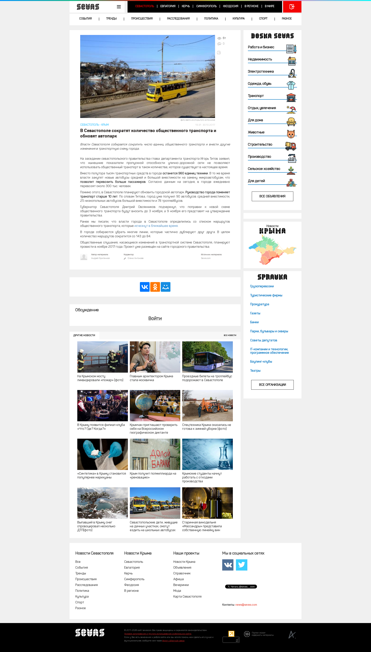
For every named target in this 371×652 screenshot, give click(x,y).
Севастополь (144, 6)
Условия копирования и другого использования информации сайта (157, 634)
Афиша (178, 579)
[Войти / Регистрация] (292, 7)
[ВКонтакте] (145, 287)
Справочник (182, 573)
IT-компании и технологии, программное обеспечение (269, 351)
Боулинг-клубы (261, 361)
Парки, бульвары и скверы (269, 331)
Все (78, 562)
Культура (239, 18)
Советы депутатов (263, 340)
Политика (211, 18)
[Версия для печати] (223, 52)
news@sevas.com (246, 605)
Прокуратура (259, 304)
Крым (105, 125)
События (85, 18)
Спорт (263, 18)
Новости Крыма (184, 562)
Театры (255, 370)
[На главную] (86, 7)
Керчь (186, 6)
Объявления (182, 567)
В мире (269, 6)
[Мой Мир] (165, 287)
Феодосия (230, 6)
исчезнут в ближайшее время (156, 226)
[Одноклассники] (155, 287)
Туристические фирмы (266, 295)
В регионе (252, 6)
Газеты (255, 313)
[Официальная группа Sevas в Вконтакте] (227, 564)
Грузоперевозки (262, 286)
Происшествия (142, 18)
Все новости (230, 335)
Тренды (111, 18)
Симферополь (206, 6)
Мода (177, 591)
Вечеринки (181, 585)
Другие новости (84, 335)
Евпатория (167, 6)
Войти (155, 319)
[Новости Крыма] (272, 249)
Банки (254, 322)
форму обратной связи (173, 641)
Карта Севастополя (187, 596)
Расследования (178, 18)
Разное (287, 18)
